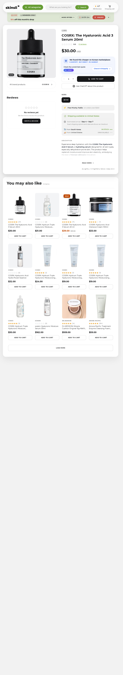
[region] (31, 53)
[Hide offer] (109, 17)
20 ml (66, 100)
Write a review (31, 121)
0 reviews (82, 44)
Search (83, 7)
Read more (87, 163)
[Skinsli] (12, 7)
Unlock (100, 17)
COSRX (64, 30)
